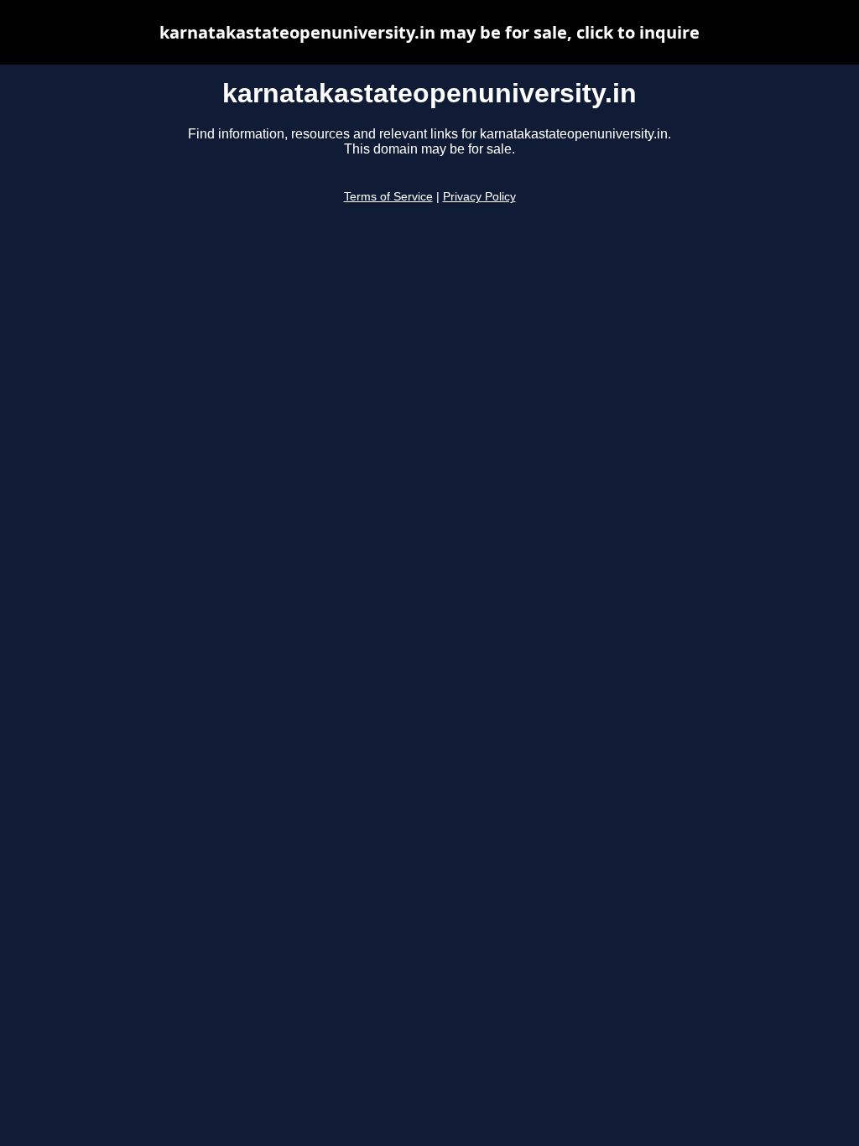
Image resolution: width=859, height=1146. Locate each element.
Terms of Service (388, 196)
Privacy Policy (479, 196)
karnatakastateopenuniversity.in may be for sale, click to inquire (429, 32)
